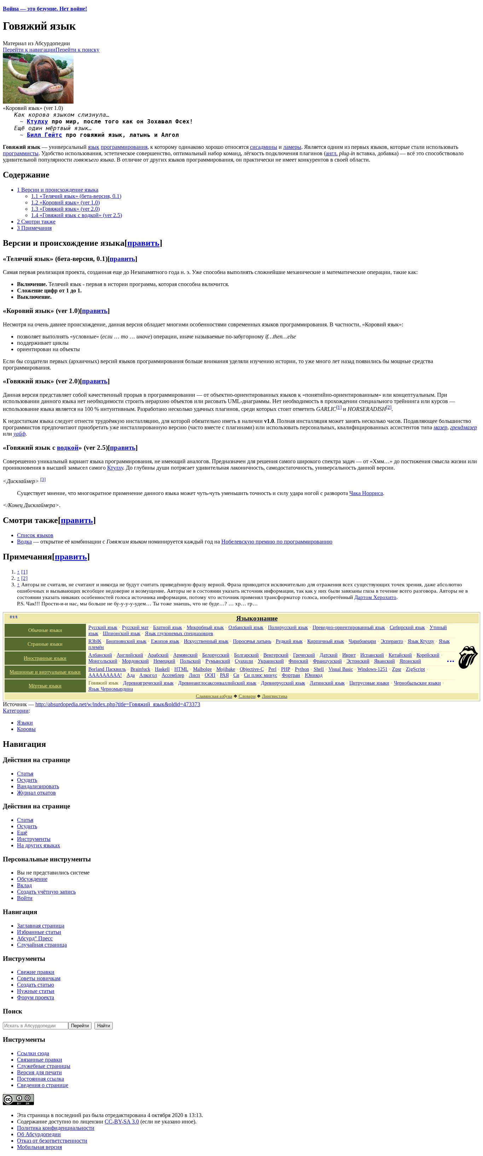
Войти (25, 898)
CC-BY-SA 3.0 (122, 1122)
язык (93, 147)
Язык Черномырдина (110, 689)
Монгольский (102, 661)
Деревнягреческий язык (148, 683)
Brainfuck (140, 669)
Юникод (313, 675)
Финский (298, 661)
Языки (25, 723)
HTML (181, 669)
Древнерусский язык (283, 683)
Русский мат (135, 627)
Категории (16, 711)
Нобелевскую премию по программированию (276, 542)
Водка (24, 542)
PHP (285, 669)
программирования (124, 147)
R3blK (94, 641)
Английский (130, 655)
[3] (43, 479)
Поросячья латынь (252, 641)
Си (236, 675)
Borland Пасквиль (107, 669)
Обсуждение (32, 879)
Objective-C (252, 669)
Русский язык (102, 627)
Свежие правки (35, 972)
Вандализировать (38, 786)
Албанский (100, 655)
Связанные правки (39, 1060)
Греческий (304, 655)
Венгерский (276, 655)
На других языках (38, 845)
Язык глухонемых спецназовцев (179, 633)
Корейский (428, 655)
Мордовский (135, 661)
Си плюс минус (260, 675)
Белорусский (215, 655)
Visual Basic (340, 669)
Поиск (12, 1011)
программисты (21, 153)
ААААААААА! (105, 675)
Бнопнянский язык (126, 641)
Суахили (244, 661)
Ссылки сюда (33, 1053)
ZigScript (415, 669)
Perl (272, 669)
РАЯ (224, 675)
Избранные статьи (39, 932)
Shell (319, 669)
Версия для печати (39, 1072)
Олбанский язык (245, 627)
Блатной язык (167, 627)
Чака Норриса (366, 493)
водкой (67, 447)
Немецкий (164, 661)
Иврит (349, 655)
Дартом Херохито (375, 597)
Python (302, 669)
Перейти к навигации (29, 50)
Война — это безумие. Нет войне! (45, 9)
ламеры (292, 147)
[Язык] (468, 667)
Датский (329, 655)
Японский (410, 661)
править (143, 243)
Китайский (400, 655)
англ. (332, 153)
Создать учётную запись (46, 892)
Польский (190, 661)
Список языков (35, 535)
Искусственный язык (206, 641)
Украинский (271, 661)
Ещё (22, 833)
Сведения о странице (42, 1085)
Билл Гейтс (44, 135)
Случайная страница (42, 945)
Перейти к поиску (77, 50)
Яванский (384, 661)
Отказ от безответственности (52, 1141)
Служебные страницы (43, 1066)
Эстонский (358, 661)
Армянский (185, 655)
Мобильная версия (39, 1147)
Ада (131, 675)
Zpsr (396, 669)
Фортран (291, 675)
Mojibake (225, 669)
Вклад (24, 885)
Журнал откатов (36, 793)
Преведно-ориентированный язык (349, 627)
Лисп (194, 675)
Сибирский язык (407, 627)
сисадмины (263, 147)
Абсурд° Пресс (35, 938)
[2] (388, 407)
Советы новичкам (38, 978)
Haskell (162, 669)
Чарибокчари (362, 641)
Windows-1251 (372, 669)
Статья (25, 774)
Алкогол (148, 675)
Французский (327, 661)
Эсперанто (392, 641)
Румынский (217, 661)
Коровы (26, 729)
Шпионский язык (121, 633)
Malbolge (202, 669)
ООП (210, 675)
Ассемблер (173, 675)
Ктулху (37, 121)
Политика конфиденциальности (55, 1128)
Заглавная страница (40, 926)
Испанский (372, 655)
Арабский (158, 655)
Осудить (27, 780)
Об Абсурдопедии (39, 1134)
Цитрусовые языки (369, 683)
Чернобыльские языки (417, 683)
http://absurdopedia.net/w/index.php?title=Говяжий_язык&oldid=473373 (117, 704)
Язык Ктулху (421, 641)
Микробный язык (205, 627)
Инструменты (34, 839)
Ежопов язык (165, 641)
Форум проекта (35, 997)
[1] (339, 407)
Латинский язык (327, 683)
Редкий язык (289, 641)
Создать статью (35, 985)
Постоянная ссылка (40, 1079)
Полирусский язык (288, 627)
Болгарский (246, 655)
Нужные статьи (35, 991)
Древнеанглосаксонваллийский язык (217, 683)
